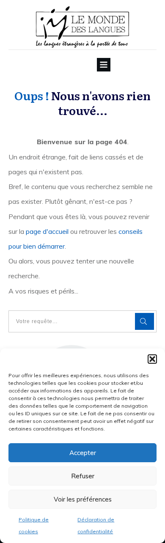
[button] (152, 359)
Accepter (82, 453)
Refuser (82, 476)
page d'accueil (47, 231)
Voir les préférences (83, 499)
